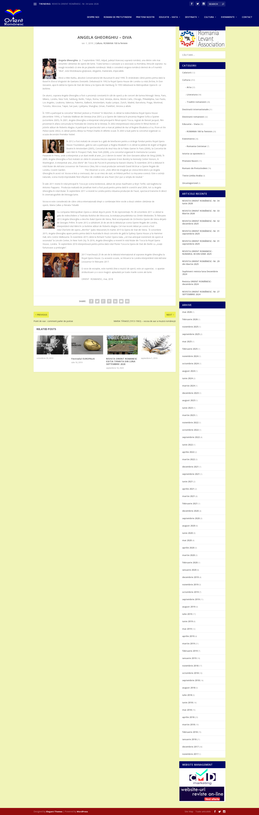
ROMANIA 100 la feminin (115, 43)
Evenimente (228, 17)
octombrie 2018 (190, 673)
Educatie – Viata (168, 17)
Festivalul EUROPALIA (83, 358)
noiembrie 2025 (190, 326)
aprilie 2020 (188, 547)
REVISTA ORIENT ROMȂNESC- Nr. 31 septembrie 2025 (200, 232)
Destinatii (191, 17)
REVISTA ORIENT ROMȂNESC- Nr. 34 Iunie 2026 (75, 3)
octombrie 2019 (190, 592)
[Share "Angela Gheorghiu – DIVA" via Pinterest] (109, 301)
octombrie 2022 (190, 429)
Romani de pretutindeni (118, 17)
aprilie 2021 (188, 488)
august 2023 (188, 400)
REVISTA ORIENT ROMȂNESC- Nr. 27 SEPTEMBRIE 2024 (200, 293)
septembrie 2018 (191, 680)
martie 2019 (188, 643)
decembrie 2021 (190, 466)
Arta (189, 87)
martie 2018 (188, 724)
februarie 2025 (190, 348)
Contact (247, 17)
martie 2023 (188, 415)
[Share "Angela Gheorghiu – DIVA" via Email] (121, 301)
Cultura (209, 17)
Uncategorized (190, 183)
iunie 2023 (187, 407)
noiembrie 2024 (190, 356)
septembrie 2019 (191, 599)
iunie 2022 (187, 444)
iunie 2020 (187, 533)
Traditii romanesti (196, 101)
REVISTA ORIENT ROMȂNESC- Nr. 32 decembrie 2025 (200, 222)
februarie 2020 (190, 562)
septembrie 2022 (191, 437)
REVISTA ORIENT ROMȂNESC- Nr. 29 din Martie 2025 (200, 262)
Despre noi (93, 17)
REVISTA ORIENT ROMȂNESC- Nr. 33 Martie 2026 (200, 212)
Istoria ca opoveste (192, 153)
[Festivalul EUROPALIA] (87, 344)
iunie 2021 (187, 481)
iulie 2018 (187, 695)
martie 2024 (188, 385)
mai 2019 (187, 628)
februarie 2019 (190, 650)
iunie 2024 (187, 378)
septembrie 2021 (191, 474)
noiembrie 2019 (190, 584)
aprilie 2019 (188, 636)
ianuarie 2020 (189, 569)
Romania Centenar (197, 146)
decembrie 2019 (190, 577)
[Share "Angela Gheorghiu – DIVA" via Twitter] (97, 301)
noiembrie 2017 (190, 754)
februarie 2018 (190, 732)
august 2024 (188, 371)
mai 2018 (187, 709)
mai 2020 (187, 540)
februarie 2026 (190, 319)
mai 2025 (187, 341)
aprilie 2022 (188, 452)
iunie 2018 (187, 702)
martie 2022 (188, 459)
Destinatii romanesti (193, 116)
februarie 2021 (190, 503)
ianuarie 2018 (189, 739)
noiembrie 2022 (190, 422)
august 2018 (188, 687)
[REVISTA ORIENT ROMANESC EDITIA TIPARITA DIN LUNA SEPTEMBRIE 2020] (122, 344)
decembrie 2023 (190, 393)
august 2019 (188, 606)
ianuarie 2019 (189, 658)
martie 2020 (188, 555)
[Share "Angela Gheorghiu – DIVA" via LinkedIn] (115, 301)
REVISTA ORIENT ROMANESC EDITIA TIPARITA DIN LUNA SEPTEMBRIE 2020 (121, 361)
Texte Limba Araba (192, 175)
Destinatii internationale (195, 109)
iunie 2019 (187, 621)
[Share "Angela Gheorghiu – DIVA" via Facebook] (91, 301)
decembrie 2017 (190, 746)
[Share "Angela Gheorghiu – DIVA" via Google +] (103, 301)
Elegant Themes (54, 811)
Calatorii (186, 72)
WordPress (82, 811)
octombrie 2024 (190, 363)
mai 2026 (187, 312)
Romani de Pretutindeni (194, 168)
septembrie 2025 (191, 334)
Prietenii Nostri (190, 160)
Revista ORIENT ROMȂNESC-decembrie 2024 (197, 283)
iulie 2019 (187, 614)
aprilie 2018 (188, 717)
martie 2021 (188, 496)
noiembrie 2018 (190, 665)
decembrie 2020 (190, 510)
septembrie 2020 (191, 518)
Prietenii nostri (145, 17)
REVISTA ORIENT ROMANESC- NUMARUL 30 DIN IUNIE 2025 (197, 252)
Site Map (189, 811)
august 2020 (188, 525)
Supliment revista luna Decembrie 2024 (200, 273)
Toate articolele (203, 811)
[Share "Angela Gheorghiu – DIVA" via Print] (127, 301)
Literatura (192, 94)
